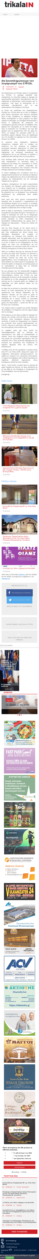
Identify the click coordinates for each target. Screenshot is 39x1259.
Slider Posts (7, 380)
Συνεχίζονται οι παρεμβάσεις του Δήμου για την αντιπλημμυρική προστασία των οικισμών (18, 1219)
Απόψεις (19, 1213)
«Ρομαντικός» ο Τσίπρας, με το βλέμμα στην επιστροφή (19, 707)
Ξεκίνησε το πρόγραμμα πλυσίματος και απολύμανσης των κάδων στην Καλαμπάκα (19, 1229)
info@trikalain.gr (11, 1255)
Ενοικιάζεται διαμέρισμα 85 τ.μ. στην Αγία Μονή (19, 1191)
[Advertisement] (19, 36)
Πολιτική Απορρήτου (13, 1251)
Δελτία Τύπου (21, 1205)
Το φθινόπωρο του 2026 (22, 1161)
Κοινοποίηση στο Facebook (21, 593)
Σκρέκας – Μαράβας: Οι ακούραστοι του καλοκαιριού (8, 663)
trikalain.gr (6, 579)
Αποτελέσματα (19, 1175)
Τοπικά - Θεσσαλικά (23, 1194)
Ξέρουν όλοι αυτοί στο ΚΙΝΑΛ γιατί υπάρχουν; (19, 639)
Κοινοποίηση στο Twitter (21, 600)
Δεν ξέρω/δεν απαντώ (22, 1166)
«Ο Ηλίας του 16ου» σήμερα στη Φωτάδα (18, 1210)
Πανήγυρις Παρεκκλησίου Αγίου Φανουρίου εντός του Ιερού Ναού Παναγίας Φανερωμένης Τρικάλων (19, 1201)
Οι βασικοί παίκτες (6, 685)
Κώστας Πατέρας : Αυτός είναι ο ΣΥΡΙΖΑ (19, 624)
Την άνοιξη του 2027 (22, 1163)
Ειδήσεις (22, 574)
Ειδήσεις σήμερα (9, 481)
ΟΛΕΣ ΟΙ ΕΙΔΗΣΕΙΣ (19, 1239)
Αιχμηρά (21, 87)
